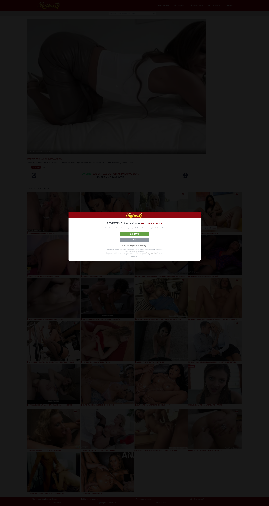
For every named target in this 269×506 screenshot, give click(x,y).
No (134, 240)
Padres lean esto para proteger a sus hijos (134, 246)
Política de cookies (151, 253)
